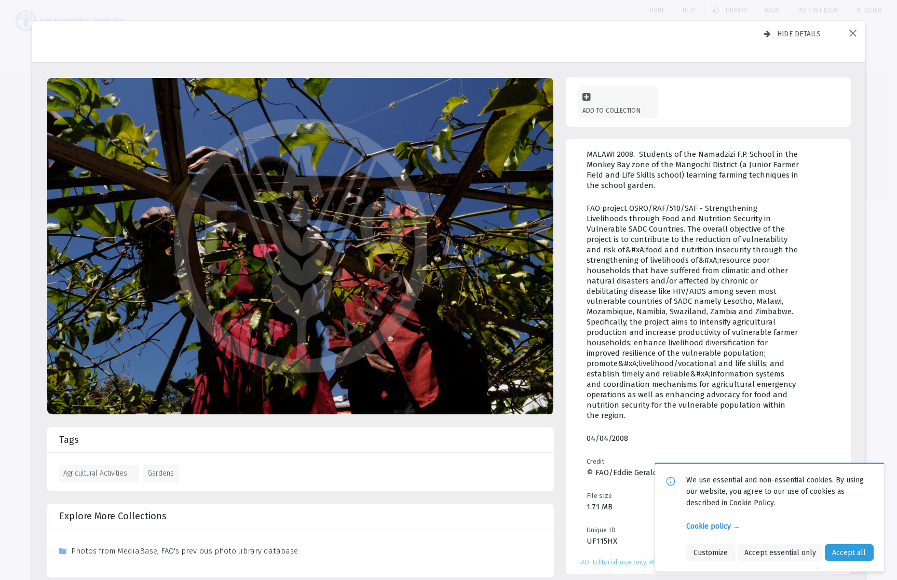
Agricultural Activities (95, 473)
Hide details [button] (799, 33)
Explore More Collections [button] (113, 516)
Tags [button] (69, 440)
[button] (853, 33)
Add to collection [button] (611, 110)
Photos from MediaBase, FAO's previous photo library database (184, 551)
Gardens (160, 473)
